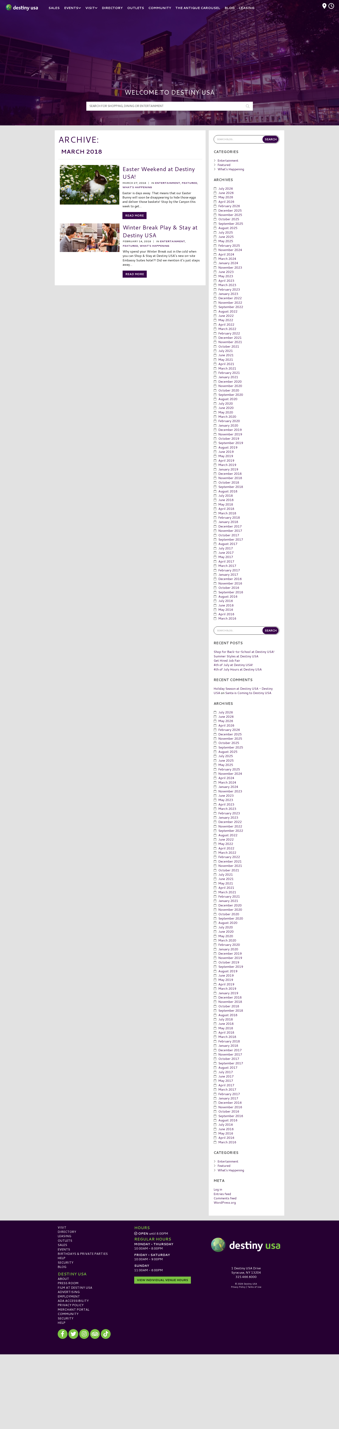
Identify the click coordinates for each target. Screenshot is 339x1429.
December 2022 (230, 298)
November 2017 (230, 530)
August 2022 (227, 311)
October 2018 (228, 482)
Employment (69, 1296)
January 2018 (228, 521)
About (63, 1278)
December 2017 (230, 526)
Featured (189, 183)
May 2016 (225, 609)
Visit (62, 1227)
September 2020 (230, 394)
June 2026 (226, 192)
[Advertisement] (169, 45)
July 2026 (225, 188)
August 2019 (227, 447)
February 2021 (229, 372)
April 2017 (226, 561)
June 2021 (226, 355)
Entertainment (167, 183)
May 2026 (225, 197)
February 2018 (229, 517)
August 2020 (227, 399)
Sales (62, 1244)
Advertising (69, 1291)
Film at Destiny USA (75, 1287)
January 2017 (228, 574)
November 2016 (230, 583)
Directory (67, 1231)
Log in (218, 1189)
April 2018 (226, 508)
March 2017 (227, 565)
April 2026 (226, 201)
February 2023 (229, 289)
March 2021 (227, 368)
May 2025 (225, 241)
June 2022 (226, 315)
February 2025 (229, 245)
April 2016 (226, 614)
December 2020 (230, 381)
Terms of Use (254, 1287)
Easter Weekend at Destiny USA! (158, 173)
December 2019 (230, 429)
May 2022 (225, 320)
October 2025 (228, 219)
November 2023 (230, 267)
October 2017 (228, 535)
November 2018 (230, 478)
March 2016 (227, 618)
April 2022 (226, 324)
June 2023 (226, 271)
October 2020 (228, 390)
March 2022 (227, 328)
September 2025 (230, 223)
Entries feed (222, 1194)
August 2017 (227, 543)
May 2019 (225, 456)
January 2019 (228, 469)
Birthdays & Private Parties (83, 1253)
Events (64, 1249)
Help (61, 1258)
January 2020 (228, 425)
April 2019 (226, 460)
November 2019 (230, 434)
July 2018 (225, 495)
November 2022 (230, 302)
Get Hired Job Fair (227, 660)
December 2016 (230, 578)
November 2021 (230, 342)
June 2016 (226, 605)
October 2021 (228, 346)
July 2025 (225, 232)
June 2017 (226, 552)
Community (68, 1313)
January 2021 (228, 377)
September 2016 (230, 592)
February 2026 (229, 206)
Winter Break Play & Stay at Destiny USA (160, 231)
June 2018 (226, 499)
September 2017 (230, 539)
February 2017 (229, 570)
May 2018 (225, 504)
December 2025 (230, 210)
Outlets (65, 1240)
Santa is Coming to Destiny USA (248, 692)
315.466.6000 (246, 1277)
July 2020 (225, 403)
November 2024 (230, 249)
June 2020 (226, 407)
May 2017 (225, 557)
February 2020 (229, 421)
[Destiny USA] (246, 1244)
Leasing (64, 1236)
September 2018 (230, 486)
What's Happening (137, 187)
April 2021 (226, 364)
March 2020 (227, 416)
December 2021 (230, 337)
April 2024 (226, 254)
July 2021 (225, 350)
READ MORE (134, 215)
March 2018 (227, 513)
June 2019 (226, 451)
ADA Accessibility (73, 1300)
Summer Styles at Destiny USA (236, 656)
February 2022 (229, 333)
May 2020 (225, 412)
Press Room (68, 1283)
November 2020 (230, 385)
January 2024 (228, 263)
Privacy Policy (71, 1305)
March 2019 (227, 464)
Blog (62, 1266)
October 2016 (228, 587)
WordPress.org (225, 1202)
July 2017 (225, 548)
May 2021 (225, 359)
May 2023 (225, 276)
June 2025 (226, 236)
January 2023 (228, 293)
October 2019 (228, 438)
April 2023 (226, 280)
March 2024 (227, 258)
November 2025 (230, 214)
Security (65, 1262)
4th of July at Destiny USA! (233, 664)
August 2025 (227, 228)
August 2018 (227, 491)
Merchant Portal (73, 1309)
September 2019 (230, 442)
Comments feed (225, 1198)
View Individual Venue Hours (162, 1280)
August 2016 (227, 596)
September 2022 (230, 306)
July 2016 (225, 600)
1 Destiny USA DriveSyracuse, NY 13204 (246, 1270)
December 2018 (230, 473)
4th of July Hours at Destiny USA (238, 669)
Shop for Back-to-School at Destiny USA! (244, 651)
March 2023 (227, 285)
